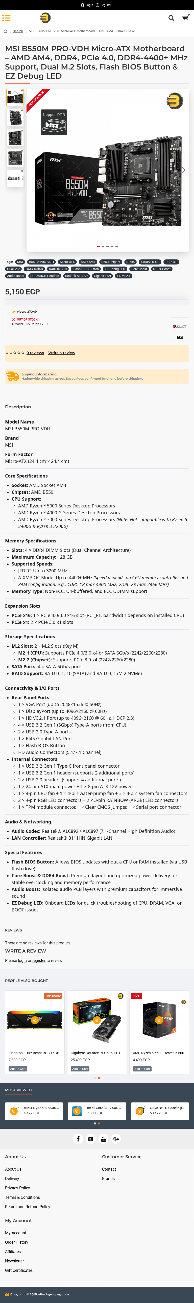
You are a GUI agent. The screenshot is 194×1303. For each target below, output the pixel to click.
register (38, 960)
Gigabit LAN (102, 276)
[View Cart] (186, 17)
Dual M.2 (13, 269)
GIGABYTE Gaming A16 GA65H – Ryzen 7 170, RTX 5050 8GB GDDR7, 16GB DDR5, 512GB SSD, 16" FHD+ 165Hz (135, 1108)
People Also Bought (26, 981)
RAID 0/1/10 (58, 269)
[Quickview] (46, 1020)
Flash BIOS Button (86, 269)
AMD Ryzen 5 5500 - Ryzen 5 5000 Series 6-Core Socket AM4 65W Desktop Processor (47, 1053)
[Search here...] (171, 17)
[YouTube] (103, 1139)
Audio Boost (15, 276)
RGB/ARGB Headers (44, 276)
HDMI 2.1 (123, 276)
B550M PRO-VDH (41, 262)
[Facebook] (78, 1139)
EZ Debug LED (115, 269)
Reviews (13, 930)
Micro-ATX (67, 262)
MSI (20, 262)
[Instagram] (91, 1139)
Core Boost (139, 269)
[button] (32, 170)
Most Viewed (18, 1090)
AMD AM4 (88, 262)
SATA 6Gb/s (34, 269)
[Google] (116, 1139)
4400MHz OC (150, 262)
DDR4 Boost (162, 269)
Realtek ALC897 (76, 276)
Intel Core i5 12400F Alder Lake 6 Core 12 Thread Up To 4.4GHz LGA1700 (72, 1108)
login (22, 960)
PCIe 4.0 (171, 262)
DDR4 (130, 262)
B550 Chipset (110, 262)
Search (18, 31)
